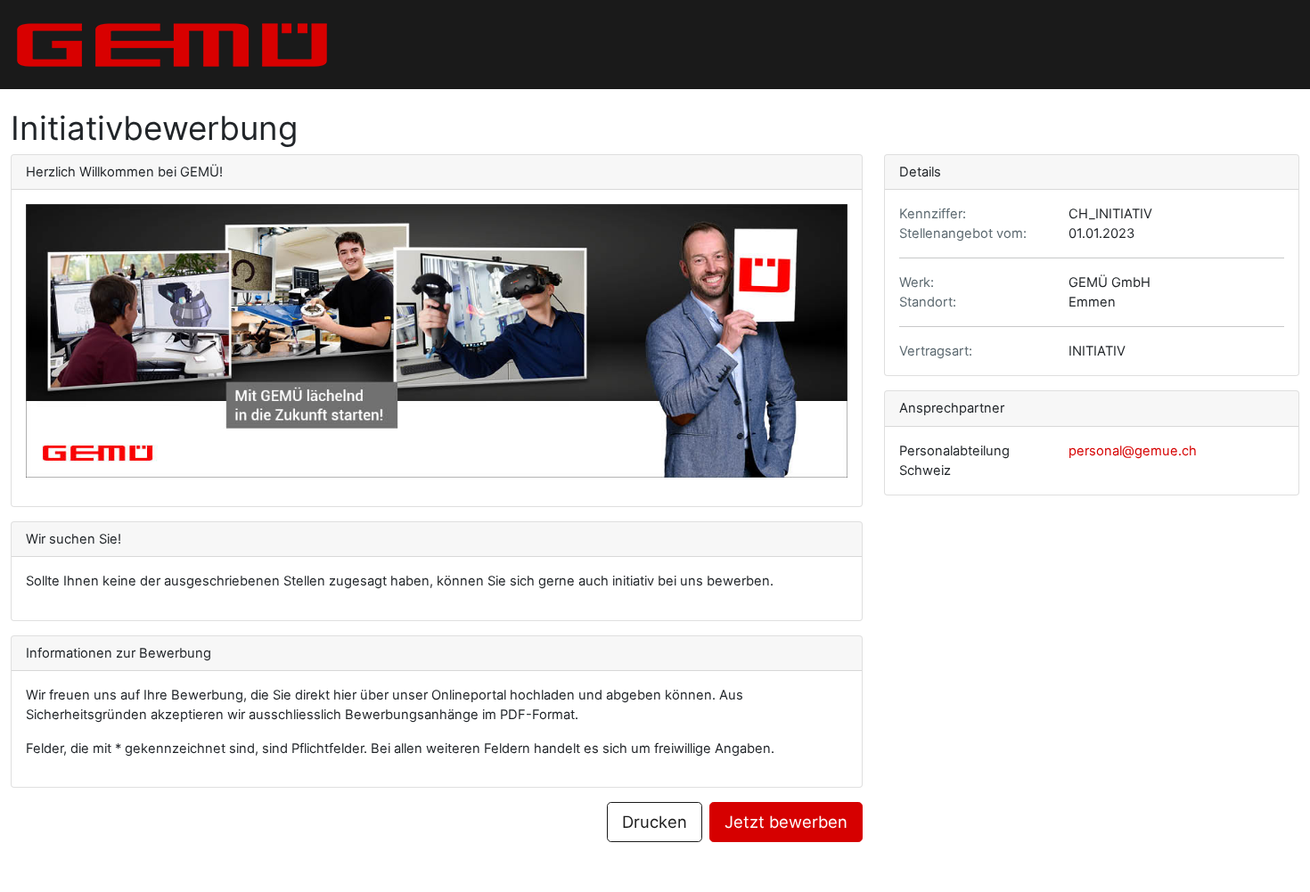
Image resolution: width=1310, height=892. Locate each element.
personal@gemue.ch (1132, 451)
